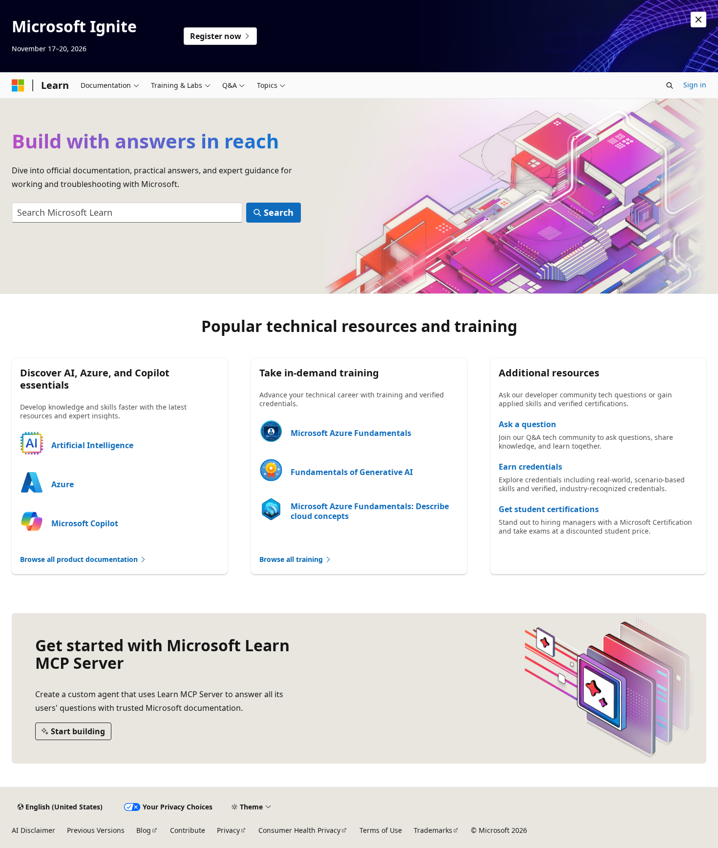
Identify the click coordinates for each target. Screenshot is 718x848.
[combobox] (127, 213)
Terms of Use (380, 830)
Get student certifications (549, 509)
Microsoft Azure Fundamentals (351, 433)
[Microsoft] (18, 85)
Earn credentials (530, 467)
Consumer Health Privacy (299, 830)
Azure (62, 484)
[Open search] (669, 85)
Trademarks (433, 830)
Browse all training (292, 559)
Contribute (187, 830)
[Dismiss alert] (698, 19)
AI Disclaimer (33, 830)
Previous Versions (96, 830)
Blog (143, 830)
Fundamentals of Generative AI (352, 472)
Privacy (228, 830)
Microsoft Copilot (84, 523)
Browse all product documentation (80, 559)
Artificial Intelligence (92, 445)
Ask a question (527, 424)
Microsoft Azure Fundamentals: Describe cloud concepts (370, 511)
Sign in (694, 84)
